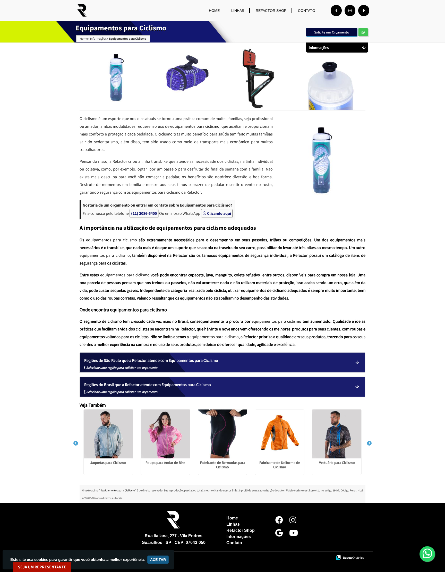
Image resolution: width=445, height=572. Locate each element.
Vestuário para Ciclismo (337, 462)
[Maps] (279, 534)
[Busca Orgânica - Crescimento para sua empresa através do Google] (350, 557)
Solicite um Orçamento (331, 32)
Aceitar (158, 560)
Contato (306, 10)
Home (214, 10)
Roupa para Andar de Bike (165, 462)
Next (369, 443)
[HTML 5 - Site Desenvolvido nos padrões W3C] (290, 558)
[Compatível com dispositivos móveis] (326, 558)
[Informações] (336, 10)
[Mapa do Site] (277, 558)
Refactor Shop (271, 10)
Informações (238, 536)
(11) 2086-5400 (144, 213)
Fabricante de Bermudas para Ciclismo (222, 464)
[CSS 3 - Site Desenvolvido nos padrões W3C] (308, 558)
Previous (75, 443)
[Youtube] (293, 534)
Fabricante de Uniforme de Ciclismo (279, 464)
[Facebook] (363, 10)
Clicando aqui (218, 213)
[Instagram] (350, 10)
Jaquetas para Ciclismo (108, 462)
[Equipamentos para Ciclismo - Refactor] (82, 10)
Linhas (237, 10)
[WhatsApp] (427, 554)
